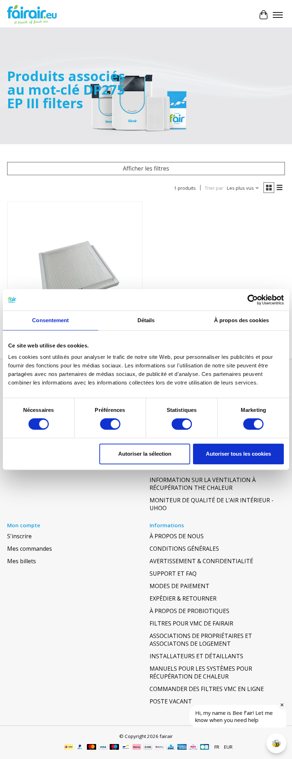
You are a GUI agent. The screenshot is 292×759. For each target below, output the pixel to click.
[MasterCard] (91, 747)
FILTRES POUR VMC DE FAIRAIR (191, 623)
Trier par (214, 188)
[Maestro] (114, 747)
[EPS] (193, 747)
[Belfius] (159, 747)
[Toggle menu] (278, 15)
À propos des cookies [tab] (241, 320)
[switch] (110, 424)
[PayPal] (80, 747)
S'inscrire (19, 536)
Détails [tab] (146, 320)
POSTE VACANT (171, 701)
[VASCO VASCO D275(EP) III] (74, 269)
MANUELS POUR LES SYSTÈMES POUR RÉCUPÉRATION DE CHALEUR (201, 672)
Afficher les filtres (146, 168)
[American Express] (182, 747)
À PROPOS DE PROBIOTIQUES (189, 611)
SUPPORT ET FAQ (173, 573)
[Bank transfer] (148, 747)
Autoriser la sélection (144, 454)
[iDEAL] (68, 747)
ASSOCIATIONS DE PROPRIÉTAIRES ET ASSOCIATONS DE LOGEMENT (201, 640)
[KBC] (170, 747)
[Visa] (103, 747)
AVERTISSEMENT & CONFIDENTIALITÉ (201, 561)
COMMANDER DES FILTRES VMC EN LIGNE (207, 689)
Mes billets (21, 561)
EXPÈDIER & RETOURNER (183, 598)
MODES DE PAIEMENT (179, 586)
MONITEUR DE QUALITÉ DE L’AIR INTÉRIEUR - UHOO (211, 504)
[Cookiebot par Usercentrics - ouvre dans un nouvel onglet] (252, 299)
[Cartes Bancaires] (204, 747)
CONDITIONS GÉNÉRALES (184, 549)
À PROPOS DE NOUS (177, 536)
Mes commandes (29, 549)
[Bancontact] (125, 747)
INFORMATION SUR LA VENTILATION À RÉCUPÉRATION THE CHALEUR (203, 484)
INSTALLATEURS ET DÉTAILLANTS (196, 656)
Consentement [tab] (50, 320)
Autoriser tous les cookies (238, 454)
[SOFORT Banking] (136, 747)
